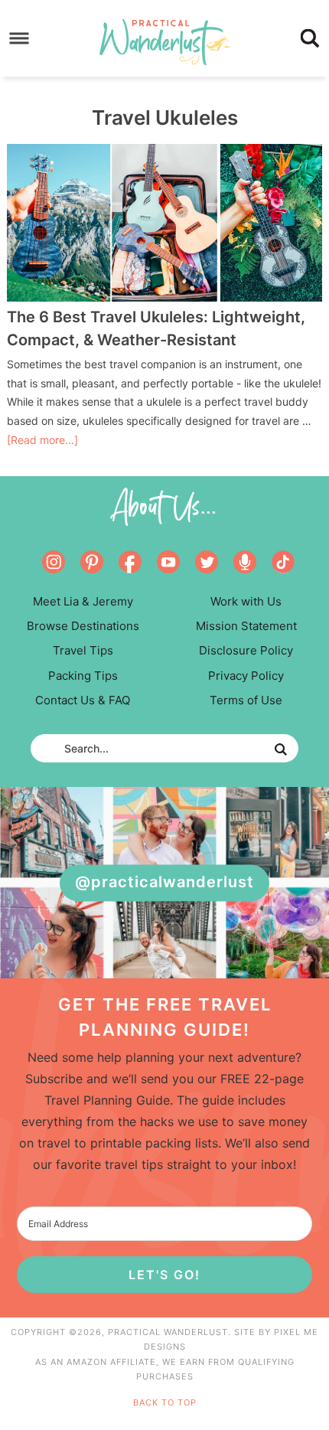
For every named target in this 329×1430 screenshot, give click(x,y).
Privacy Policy (246, 675)
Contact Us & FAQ (82, 700)
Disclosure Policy (246, 650)
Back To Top (165, 1402)
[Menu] (19, 39)
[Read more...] (42, 439)
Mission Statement (246, 626)
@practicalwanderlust (164, 882)
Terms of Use (246, 700)
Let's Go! (164, 1274)
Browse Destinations (83, 626)
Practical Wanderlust (164, 42)
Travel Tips (83, 650)
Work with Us (246, 601)
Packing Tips (83, 675)
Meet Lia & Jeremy (83, 601)
